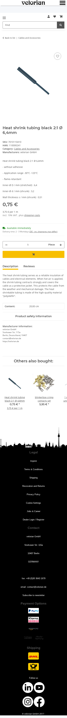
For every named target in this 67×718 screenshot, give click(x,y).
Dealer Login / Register (33, 519)
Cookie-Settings (33, 503)
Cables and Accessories (27, 148)
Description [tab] (10, 266)
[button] (49, 16)
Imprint (33, 461)
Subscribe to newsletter (33, 595)
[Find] (60, 24)
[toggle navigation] (4, 16)
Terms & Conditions (33, 469)
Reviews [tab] (29, 266)
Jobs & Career (33, 511)
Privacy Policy (33, 494)
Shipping (33, 477)
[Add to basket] (5, 48)
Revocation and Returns (33, 486)
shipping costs (32, 215)
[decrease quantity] (6, 244)
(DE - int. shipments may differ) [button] (43, 231)
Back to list (10, 37)
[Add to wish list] (57, 56)
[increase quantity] (60, 244)
